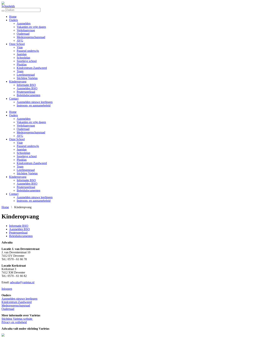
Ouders (13, 20)
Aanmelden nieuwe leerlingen (35, 102)
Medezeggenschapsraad (31, 37)
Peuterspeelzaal (26, 91)
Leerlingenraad (26, 74)
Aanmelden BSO (27, 88)
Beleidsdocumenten (28, 95)
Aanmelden (24, 23)
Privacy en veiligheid (14, 322)
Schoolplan (23, 57)
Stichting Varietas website (17, 318)
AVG (20, 40)
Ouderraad (23, 33)
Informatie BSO (26, 85)
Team (20, 71)
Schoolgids (8, 6)
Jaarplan (22, 54)
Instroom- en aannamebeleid (33, 105)
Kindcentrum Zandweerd (32, 67)
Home (13, 16)
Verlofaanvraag (26, 30)
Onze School (17, 44)
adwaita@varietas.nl (22, 282)
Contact (13, 98)
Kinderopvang (17, 81)
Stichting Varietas (27, 78)
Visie (20, 47)
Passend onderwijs (28, 50)
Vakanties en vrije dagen (31, 26)
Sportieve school (27, 61)
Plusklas (22, 64)
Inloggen (7, 288)
